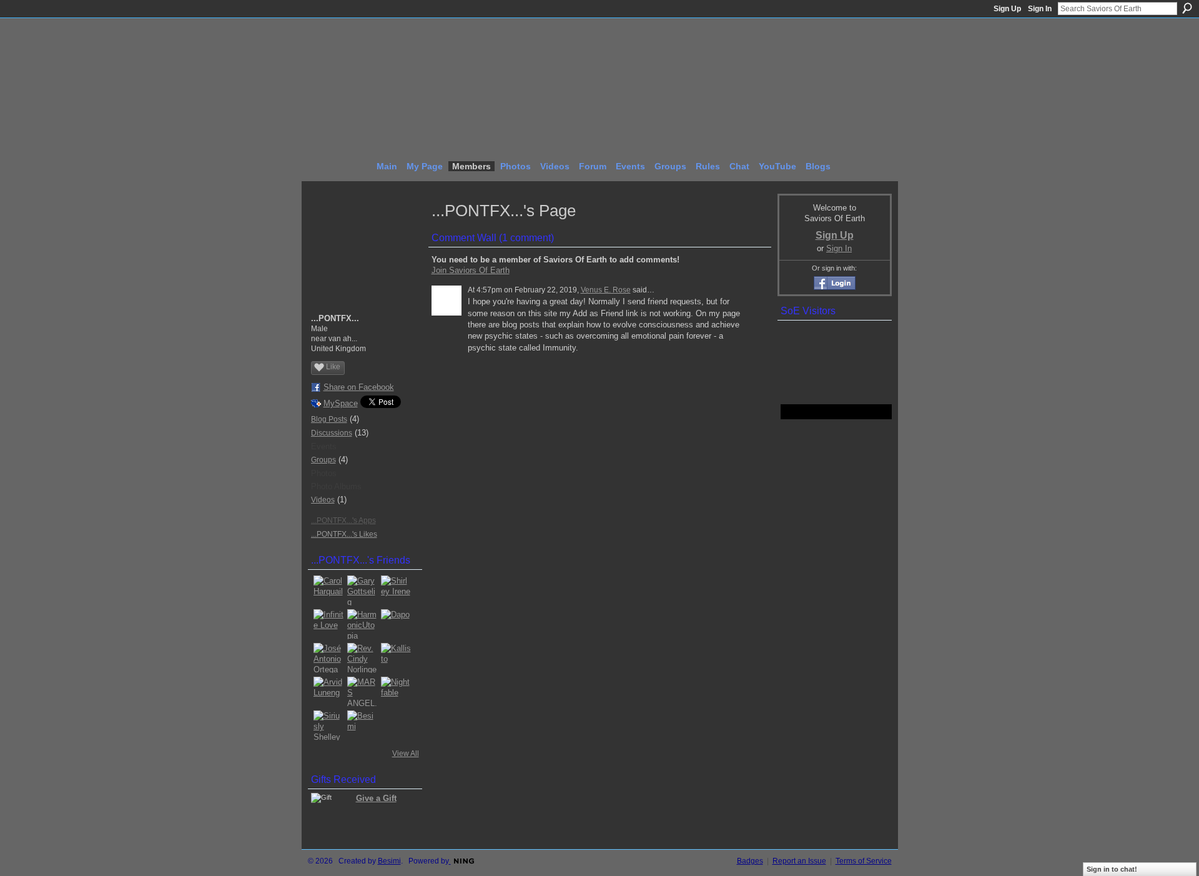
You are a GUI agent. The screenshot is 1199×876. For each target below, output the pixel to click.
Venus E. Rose (606, 290)
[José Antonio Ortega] (328, 658)
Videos (323, 499)
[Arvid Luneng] (328, 692)
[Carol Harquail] (328, 590)
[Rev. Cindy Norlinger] (362, 658)
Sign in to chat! (1112, 869)
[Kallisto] (396, 658)
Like (333, 366)
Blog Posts (329, 419)
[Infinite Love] (328, 624)
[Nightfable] (396, 692)
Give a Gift (376, 798)
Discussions (331, 433)
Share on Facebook (358, 387)
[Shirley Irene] (396, 590)
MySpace (340, 403)
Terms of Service (864, 861)
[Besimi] (362, 725)
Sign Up (1007, 8)
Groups (323, 459)
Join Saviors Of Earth (471, 270)
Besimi (389, 861)
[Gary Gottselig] (362, 590)
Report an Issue (799, 861)
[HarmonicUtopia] (362, 624)
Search (1187, 8)
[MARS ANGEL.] (362, 692)
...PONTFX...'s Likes (344, 534)
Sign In (1040, 8)
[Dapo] (396, 624)
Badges (750, 861)
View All (405, 753)
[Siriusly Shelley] (328, 725)
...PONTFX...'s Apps (343, 520)
